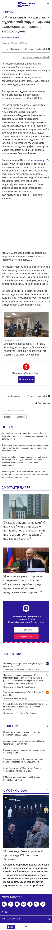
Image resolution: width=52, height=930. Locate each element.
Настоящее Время (10, 37)
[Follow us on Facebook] (4, 904)
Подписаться (26, 379)
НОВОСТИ (11, 726)
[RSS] (36, 904)
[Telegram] (26, 926)
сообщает (36, 77)
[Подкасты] (42, 904)
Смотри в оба (15, 790)
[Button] (14, 49)
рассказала (37, 160)
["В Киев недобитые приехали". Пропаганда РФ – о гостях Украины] (26, 821)
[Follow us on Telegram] (30, 904)
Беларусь (7, 12)
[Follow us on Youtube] (17, 904)
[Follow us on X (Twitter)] (10, 904)
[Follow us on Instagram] (23, 904)
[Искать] (41, 926)
